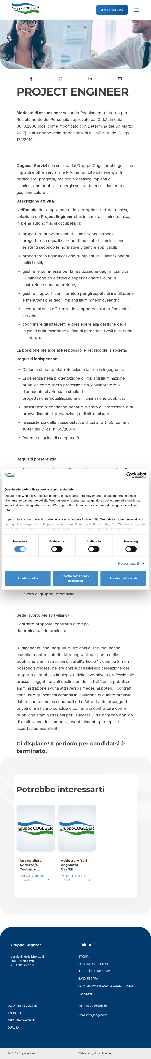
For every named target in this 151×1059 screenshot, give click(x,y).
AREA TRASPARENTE (21, 1020)
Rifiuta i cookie (27, 578)
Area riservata (112, 10)
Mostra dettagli (128, 563)
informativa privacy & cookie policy (106, 985)
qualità (13, 1027)
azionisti (14, 1013)
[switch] (57, 549)
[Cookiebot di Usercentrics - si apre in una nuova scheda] (129, 475)
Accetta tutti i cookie (123, 578)
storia (83, 956)
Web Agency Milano (89, 1053)
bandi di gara (88, 978)
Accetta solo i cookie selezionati (75, 578)
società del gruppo (93, 964)
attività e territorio (94, 971)
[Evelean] (25, 6)
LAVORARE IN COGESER (23, 1005)
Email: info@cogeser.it (92, 1015)
